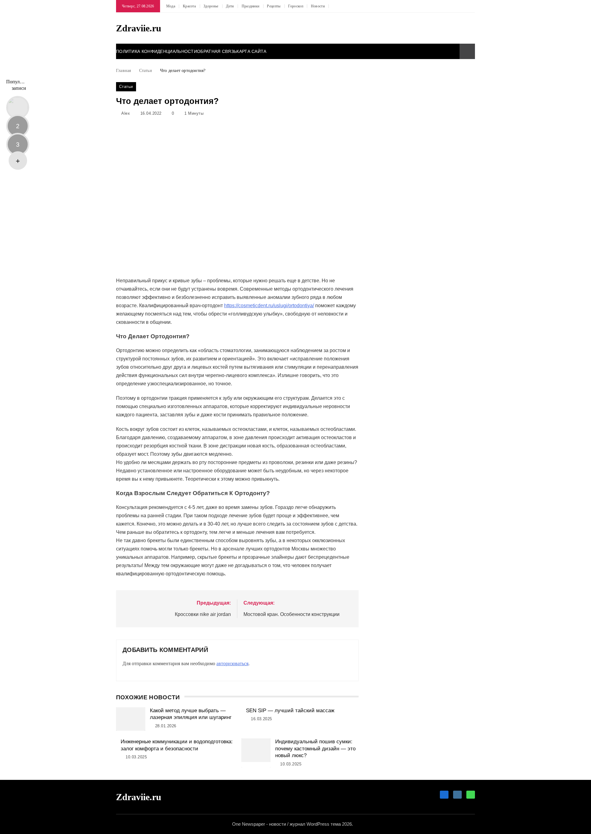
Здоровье (210, 6)
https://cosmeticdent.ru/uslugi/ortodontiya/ (269, 305)
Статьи (126, 86)
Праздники (250, 6)
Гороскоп (295, 6)
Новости (318, 6)
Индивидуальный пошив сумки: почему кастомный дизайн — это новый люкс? (315, 748)
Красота (189, 6)
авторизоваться (232, 663)
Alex (125, 113)
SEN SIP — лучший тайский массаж (290, 710)
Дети (230, 6)
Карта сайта (251, 51)
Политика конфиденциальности (156, 51)
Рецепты (273, 6)
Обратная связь (216, 51)
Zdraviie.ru (138, 28)
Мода (170, 6)
